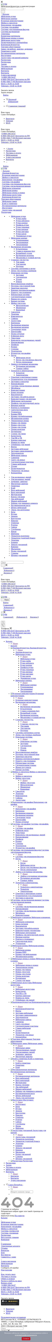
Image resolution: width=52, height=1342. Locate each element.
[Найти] (3, 11)
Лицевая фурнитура (23, 652)
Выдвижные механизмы (30, 707)
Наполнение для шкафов (25, 809)
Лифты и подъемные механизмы (33, 876)
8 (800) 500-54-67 (9, 77)
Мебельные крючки (28, 685)
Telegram (9, 121)
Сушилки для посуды (29, 724)
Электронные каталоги (10, 1246)
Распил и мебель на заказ (11, 1281)
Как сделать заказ (8, 1274)
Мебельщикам (7, 1263)
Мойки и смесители (23, 776)
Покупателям (6, 1270)
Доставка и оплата (8, 1276)
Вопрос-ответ (6, 1283)
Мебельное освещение (24, 922)
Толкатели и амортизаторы (31, 887)
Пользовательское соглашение (13, 1317)
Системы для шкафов (24, 828)
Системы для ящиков (9, 1233)
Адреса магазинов (8, 1261)
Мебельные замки (22, 1048)
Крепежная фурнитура (24, 1009)
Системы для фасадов (10, 1231)
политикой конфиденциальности (26, 1335)
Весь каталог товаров (10, 1237)
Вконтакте (10, 119)
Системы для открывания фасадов (29, 857)
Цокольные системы (28, 741)
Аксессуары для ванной (25, 1137)
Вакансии (5, 1250)
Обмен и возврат (8, 1279)
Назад (15, 644)
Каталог (14, 646)
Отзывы (4, 1248)
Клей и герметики (22, 1063)
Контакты (15, 1176)
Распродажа (6, 1235)
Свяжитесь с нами (8, 1257)
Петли (23, 863)
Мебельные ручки (27, 659)
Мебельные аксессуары (25, 989)
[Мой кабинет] (2, 620)
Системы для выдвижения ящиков (29, 906)
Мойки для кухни (27, 783)
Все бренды (6, 1255)
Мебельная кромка (23, 950)
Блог (3, 1253)
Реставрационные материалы (27, 1076)
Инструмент (20, 1104)
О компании (6, 1244)
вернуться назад (7, 1216)
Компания (5, 1240)
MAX (8, 123)
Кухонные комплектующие (26, 700)
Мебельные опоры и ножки (26, 965)
